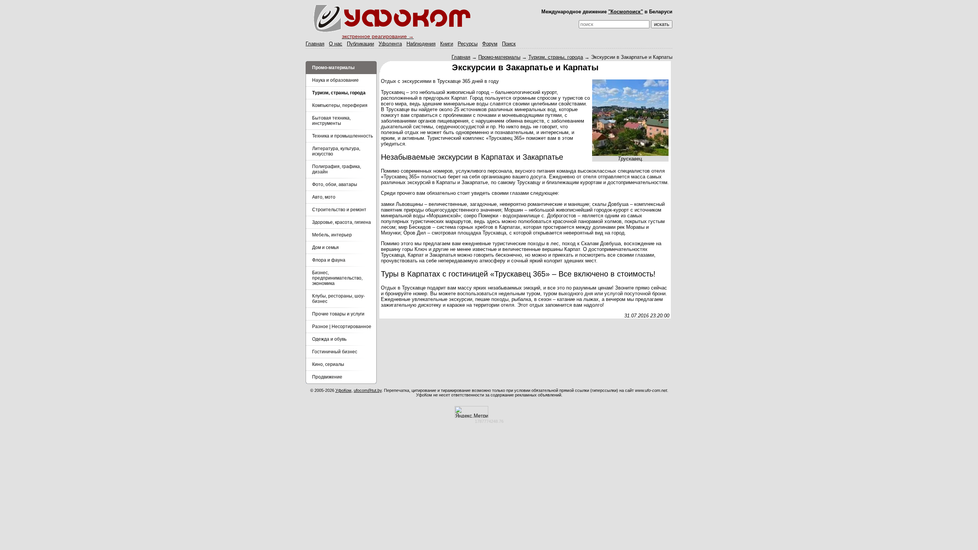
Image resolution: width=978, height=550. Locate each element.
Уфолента (390, 44)
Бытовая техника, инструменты (331, 120)
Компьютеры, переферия (340, 105)
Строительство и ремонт (339, 209)
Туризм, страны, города (555, 57)
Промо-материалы (499, 57)
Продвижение (327, 377)
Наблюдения (421, 44)
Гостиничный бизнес (334, 351)
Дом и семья (325, 247)
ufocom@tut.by (368, 390)
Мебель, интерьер (332, 235)
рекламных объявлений (538, 395)
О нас (335, 44)
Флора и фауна (328, 260)
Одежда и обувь (329, 339)
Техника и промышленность (342, 136)
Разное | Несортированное (341, 326)
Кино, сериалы (328, 364)
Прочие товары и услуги (338, 314)
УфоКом (343, 390)
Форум (489, 44)
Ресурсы (468, 44)
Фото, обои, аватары (334, 184)
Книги (446, 44)
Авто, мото (323, 197)
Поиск (509, 44)
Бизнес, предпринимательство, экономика (337, 278)
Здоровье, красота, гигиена (341, 222)
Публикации (360, 44)
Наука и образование (335, 80)
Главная (315, 44)
